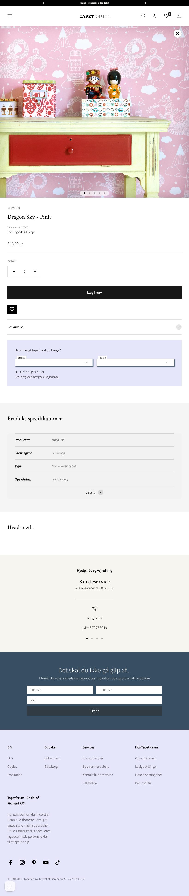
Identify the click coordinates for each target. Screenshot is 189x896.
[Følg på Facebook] (10, 862)
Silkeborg (51, 766)
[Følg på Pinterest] (34, 862)
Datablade (90, 783)
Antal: (11, 261)
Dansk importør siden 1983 (94, 2)
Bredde (21, 357)
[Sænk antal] (14, 271)
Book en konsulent (96, 766)
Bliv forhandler (93, 758)
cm (87, 362)
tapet (11, 825)
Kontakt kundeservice (98, 775)
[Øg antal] (35, 271)
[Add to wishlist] (12, 309)
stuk (19, 825)
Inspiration (14, 775)
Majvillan (13, 207)
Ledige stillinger (146, 766)
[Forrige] (43, 3)
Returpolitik (143, 783)
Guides (12, 766)
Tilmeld (94, 711)
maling (28, 825)
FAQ (10, 758)
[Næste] (145, 3)
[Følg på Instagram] (22, 862)
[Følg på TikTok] (57, 862)
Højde (102, 357)
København (52, 758)
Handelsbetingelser (148, 775)
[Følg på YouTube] (46, 862)
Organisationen (145, 758)
